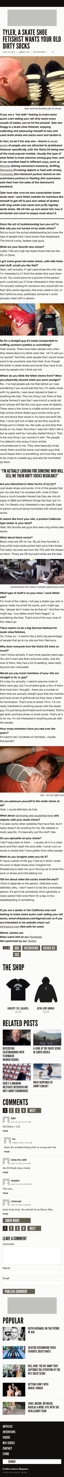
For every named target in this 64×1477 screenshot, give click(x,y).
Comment (8, 1244)
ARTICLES (8, 1426)
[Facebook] (40, 1453)
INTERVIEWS (39, 52)
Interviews (31, 948)
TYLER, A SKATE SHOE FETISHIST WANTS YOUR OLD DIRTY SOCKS (32, 39)
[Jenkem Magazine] (32, 3)
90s (17, 948)
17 (51, 52)
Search (5, 1461)
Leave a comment (15, 1238)
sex (17, 954)
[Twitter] (45, 1453)
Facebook (36, 936)
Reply (5, 1130)
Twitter (32, 941)
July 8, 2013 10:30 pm (21, 1184)
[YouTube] (58, 1453)
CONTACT (7, 1448)
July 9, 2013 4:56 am (21, 1205)
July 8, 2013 (9, 52)
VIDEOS (6, 1437)
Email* (6, 1278)
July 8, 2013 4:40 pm (21, 1163)
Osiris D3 (49, 948)
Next (33, 1110)
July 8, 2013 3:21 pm (21, 1122)
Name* (6, 1268)
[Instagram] (50, 1453)
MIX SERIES (9, 1443)
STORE (6, 1454)
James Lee (24, 52)
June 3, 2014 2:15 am (22, 1143)
